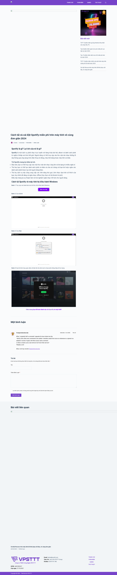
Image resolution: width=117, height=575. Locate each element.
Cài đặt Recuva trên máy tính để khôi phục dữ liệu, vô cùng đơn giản (31, 547)
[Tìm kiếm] (105, 2)
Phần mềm (28, 142)
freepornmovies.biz (22, 333)
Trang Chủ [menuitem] (70, 2)
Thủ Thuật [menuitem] (98, 2)
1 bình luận (36, 142)
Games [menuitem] (89, 2)
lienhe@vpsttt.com (53, 557)
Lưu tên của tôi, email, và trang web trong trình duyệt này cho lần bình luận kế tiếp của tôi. (33, 390)
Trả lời (74, 332)
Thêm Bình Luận (15, 372)
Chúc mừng (29, 309)
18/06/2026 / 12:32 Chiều (65, 332)
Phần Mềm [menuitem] (80, 2)
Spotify (51, 309)
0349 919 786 (53, 561)
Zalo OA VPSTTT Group (55, 559)
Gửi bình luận (16, 395)
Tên (12, 365)
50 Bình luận (22, 549)
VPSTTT (29, 573)
